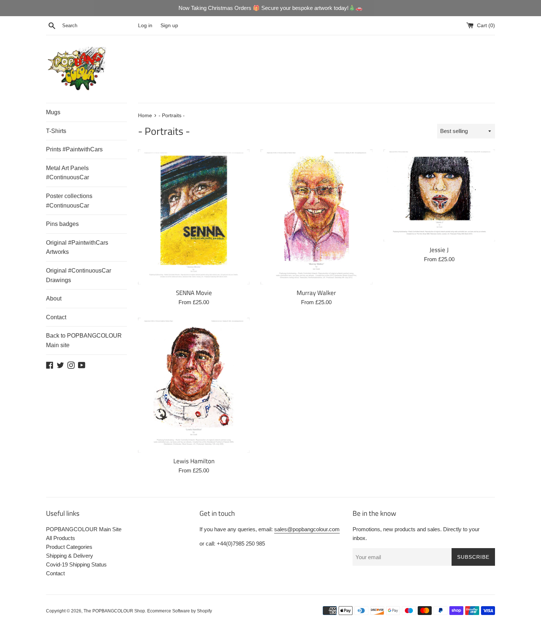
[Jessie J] (439, 195)
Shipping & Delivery (69, 556)
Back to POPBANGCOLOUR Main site (84, 340)
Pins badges (62, 224)
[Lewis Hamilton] (194, 385)
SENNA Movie (194, 292)
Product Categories (69, 547)
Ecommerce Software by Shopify (179, 611)
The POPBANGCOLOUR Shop (114, 611)
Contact (56, 317)
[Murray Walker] (316, 217)
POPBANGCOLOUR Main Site (83, 529)
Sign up (169, 25)
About (53, 298)
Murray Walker (316, 292)
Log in (145, 25)
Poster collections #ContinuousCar (69, 201)
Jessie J (439, 249)
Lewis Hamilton (194, 460)
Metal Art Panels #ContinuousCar (67, 173)
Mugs (53, 112)
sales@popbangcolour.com (307, 529)
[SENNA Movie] (194, 217)
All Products (60, 538)
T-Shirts (56, 131)
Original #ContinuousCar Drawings (78, 275)
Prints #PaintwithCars (74, 149)
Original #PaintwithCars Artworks (77, 247)
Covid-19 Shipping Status (76, 564)
